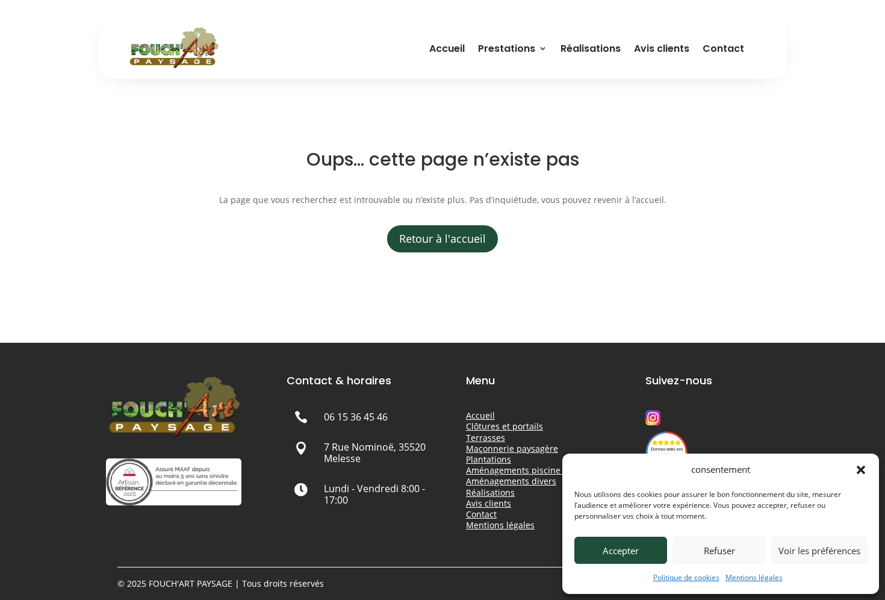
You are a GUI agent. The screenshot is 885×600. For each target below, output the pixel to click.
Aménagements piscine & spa (526, 470)
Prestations (506, 48)
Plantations (488, 459)
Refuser (719, 551)
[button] (861, 470)
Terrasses (485, 437)
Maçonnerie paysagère (512, 448)
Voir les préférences (819, 551)
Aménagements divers (511, 481)
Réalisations (590, 48)
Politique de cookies (686, 577)
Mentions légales (754, 577)
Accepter (621, 551)
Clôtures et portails (504, 426)
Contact (723, 48)
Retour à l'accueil (442, 238)
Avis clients (661, 48)
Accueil (447, 48)
